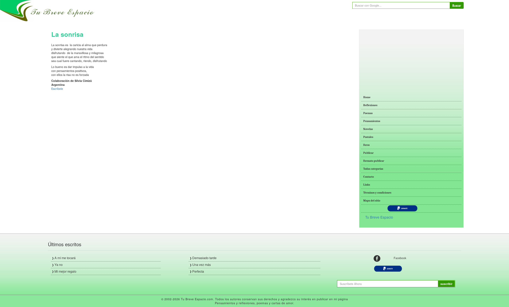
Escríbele (57, 89)
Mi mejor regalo (65, 271)
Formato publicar (373, 161)
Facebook (400, 258)
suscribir (446, 284)
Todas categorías (373, 168)
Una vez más (201, 264)
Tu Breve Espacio (379, 217)
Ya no (58, 264)
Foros (366, 145)
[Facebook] (377, 258)
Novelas (368, 129)
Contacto (368, 176)
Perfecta (198, 271)
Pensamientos (371, 121)
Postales (368, 137)
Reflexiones (370, 105)
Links (366, 184)
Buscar (456, 5)
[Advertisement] (411, 59)
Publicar (368, 153)
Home (366, 97)
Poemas (368, 113)
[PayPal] (388, 268)
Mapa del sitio (371, 200)
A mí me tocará (65, 258)
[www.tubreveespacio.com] (48, 10)
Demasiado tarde (204, 258)
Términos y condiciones (377, 192)
